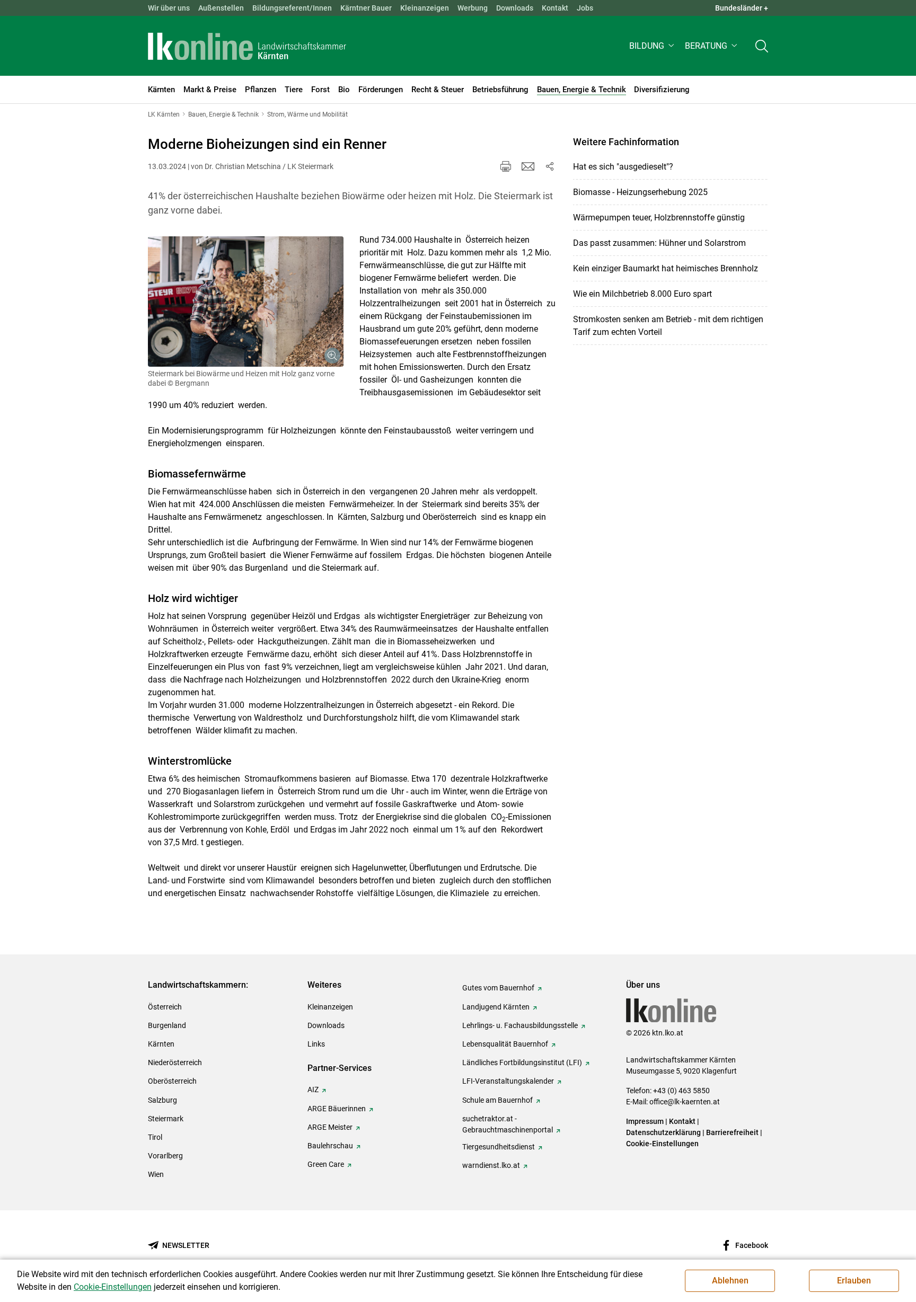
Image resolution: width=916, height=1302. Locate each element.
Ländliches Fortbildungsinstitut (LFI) (522, 1062)
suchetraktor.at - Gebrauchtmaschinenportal (507, 1124)
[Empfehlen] (528, 166)
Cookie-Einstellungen (662, 1143)
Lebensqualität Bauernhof (505, 1044)
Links (316, 1044)
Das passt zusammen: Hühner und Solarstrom (659, 243)
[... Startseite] (247, 46)
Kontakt (555, 8)
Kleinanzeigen (424, 8)
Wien (156, 1174)
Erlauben (854, 1281)
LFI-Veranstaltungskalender (508, 1081)
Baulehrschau (330, 1145)
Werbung (472, 8)
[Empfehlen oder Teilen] (549, 166)
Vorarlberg (165, 1156)
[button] (653, 46)
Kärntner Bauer (366, 8)
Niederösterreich (175, 1062)
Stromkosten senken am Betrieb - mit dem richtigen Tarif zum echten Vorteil (668, 325)
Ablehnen (730, 1281)
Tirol (155, 1137)
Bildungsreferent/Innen (292, 8)
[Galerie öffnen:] (246, 301)
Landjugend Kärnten (496, 1007)
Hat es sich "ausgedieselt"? (623, 167)
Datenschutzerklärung (663, 1132)
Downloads (514, 8)
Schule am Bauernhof (497, 1100)
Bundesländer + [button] (741, 8)
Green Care (325, 1164)
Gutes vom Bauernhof (498, 988)
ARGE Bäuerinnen (336, 1108)
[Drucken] (505, 166)
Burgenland (167, 1025)
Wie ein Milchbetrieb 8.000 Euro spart (642, 294)
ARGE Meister (330, 1127)
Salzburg (162, 1100)
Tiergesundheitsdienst (498, 1146)
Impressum (645, 1121)
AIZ (313, 1089)
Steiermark (165, 1118)
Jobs (585, 8)
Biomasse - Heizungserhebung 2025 (640, 192)
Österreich (165, 1007)
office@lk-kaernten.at (684, 1101)
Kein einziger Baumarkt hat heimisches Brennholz (665, 268)
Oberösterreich (172, 1081)
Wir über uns (169, 8)
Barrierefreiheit (732, 1132)
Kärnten (161, 1044)
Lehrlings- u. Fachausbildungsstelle (520, 1025)
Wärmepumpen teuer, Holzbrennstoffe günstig (659, 217)
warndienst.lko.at (491, 1165)
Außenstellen (221, 8)
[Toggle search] (761, 45)
